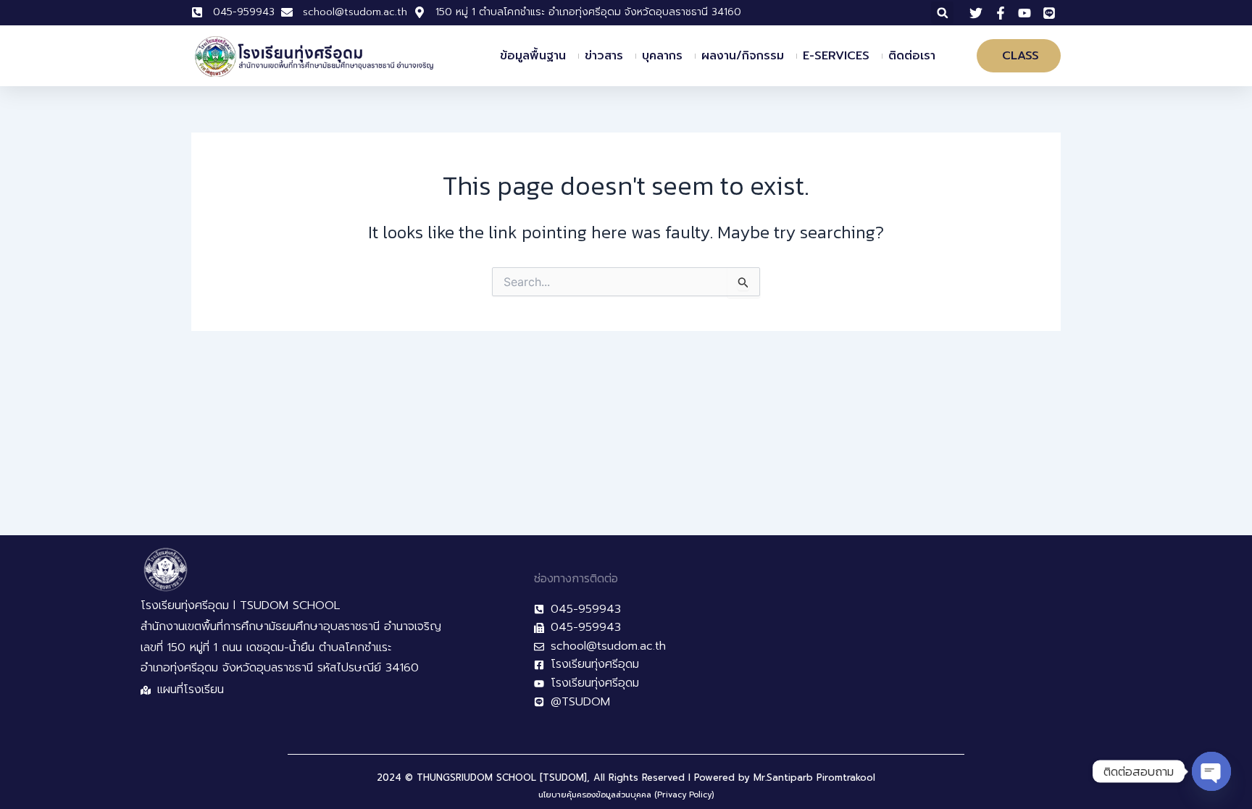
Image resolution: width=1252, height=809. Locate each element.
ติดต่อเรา (911, 56)
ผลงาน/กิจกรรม (742, 56)
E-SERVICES (836, 56)
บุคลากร (662, 56)
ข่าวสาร (604, 56)
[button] (942, 12)
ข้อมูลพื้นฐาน (533, 56)
